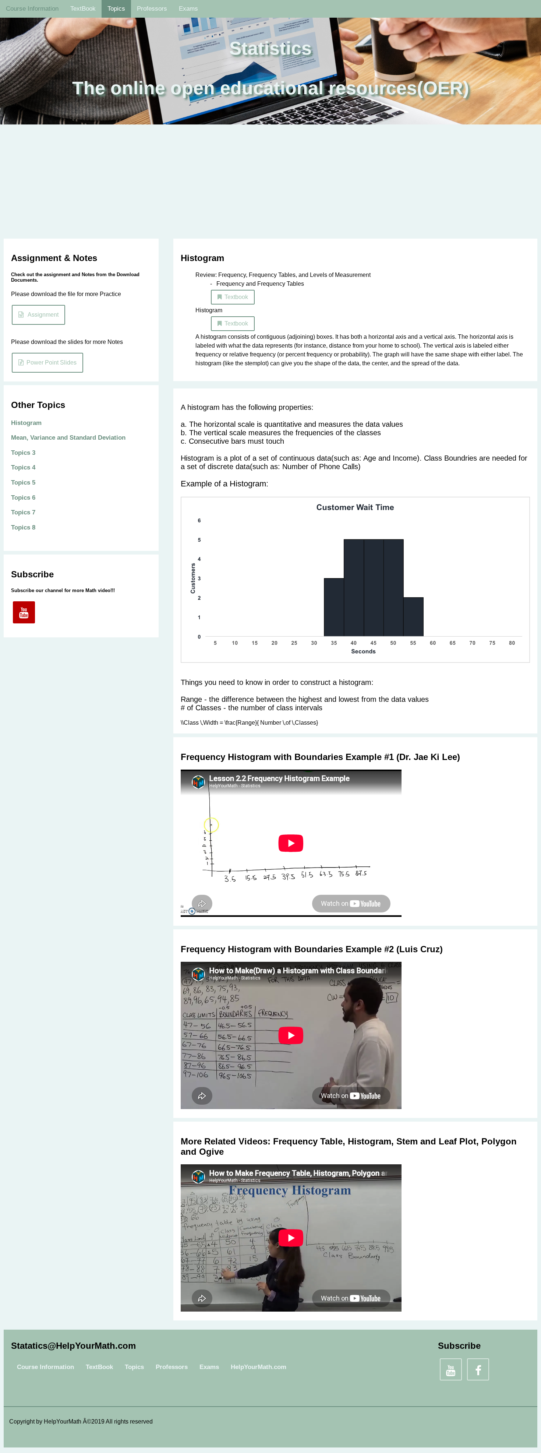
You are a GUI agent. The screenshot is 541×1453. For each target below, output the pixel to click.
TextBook (83, 8)
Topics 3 (23, 452)
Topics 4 (23, 467)
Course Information (32, 8)
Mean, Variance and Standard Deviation (68, 437)
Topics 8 (23, 527)
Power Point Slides (50, 362)
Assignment (41, 315)
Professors (152, 8)
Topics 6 (23, 497)
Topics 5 (23, 482)
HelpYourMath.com (258, 1367)
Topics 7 (23, 512)
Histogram (26, 422)
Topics (116, 8)
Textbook (235, 297)
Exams (188, 8)
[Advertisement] (270, 179)
